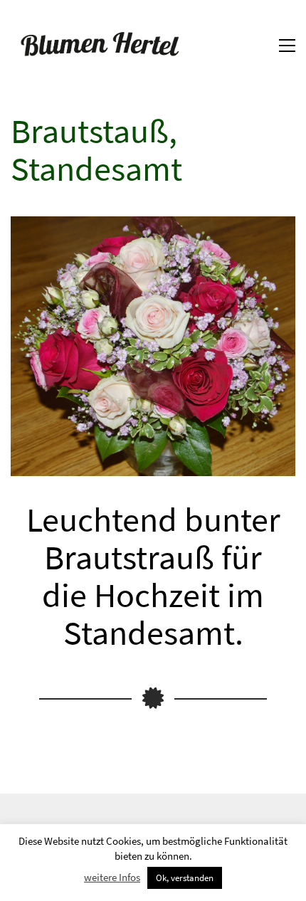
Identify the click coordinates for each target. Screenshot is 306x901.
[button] (287, 46)
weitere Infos (112, 877)
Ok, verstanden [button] (184, 878)
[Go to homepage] (100, 45)
